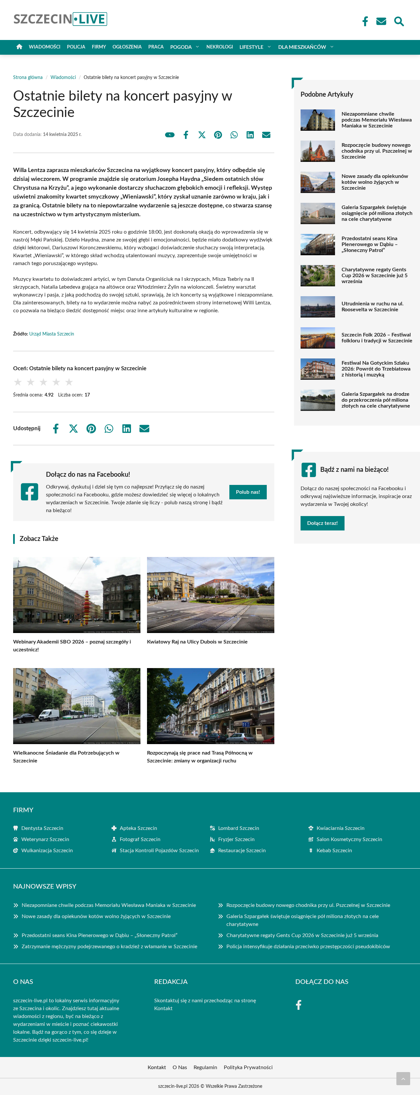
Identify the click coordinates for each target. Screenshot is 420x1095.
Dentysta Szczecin (42, 828)
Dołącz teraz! (322, 523)
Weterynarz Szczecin (45, 839)
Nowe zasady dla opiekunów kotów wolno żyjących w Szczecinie (375, 182)
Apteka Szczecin (138, 828)
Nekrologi (219, 47)
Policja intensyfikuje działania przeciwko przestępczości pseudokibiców (308, 946)
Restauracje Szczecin (242, 850)
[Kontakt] (381, 21)
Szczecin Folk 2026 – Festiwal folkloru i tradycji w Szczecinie (377, 337)
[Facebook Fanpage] (363, 21)
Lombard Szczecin (238, 828)
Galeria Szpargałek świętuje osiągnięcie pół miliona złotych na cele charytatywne (377, 213)
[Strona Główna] (19, 47)
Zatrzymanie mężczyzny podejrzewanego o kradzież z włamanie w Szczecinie (109, 946)
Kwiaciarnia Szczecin (341, 828)
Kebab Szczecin (334, 850)
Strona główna (28, 77)
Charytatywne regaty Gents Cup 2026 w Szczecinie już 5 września (375, 275)
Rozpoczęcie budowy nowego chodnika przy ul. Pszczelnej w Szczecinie (377, 151)
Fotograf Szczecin (140, 839)
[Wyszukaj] (398, 20)
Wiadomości (44, 47)
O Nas (180, 1067)
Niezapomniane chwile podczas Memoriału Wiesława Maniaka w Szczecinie (377, 119)
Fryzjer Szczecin (236, 839)
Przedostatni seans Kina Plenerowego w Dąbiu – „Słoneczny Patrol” (370, 244)
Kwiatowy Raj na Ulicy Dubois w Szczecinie (197, 641)
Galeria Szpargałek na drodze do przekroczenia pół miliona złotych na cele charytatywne (376, 400)
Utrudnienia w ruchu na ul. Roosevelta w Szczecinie (373, 306)
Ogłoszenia (127, 47)
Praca (156, 47)
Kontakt (163, 1008)
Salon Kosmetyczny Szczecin (349, 839)
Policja (76, 47)
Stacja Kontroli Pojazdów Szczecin (159, 850)
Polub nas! (248, 492)
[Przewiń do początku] (403, 1078)
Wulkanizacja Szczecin (47, 850)
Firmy (99, 47)
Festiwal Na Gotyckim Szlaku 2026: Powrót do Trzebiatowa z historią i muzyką (376, 368)
